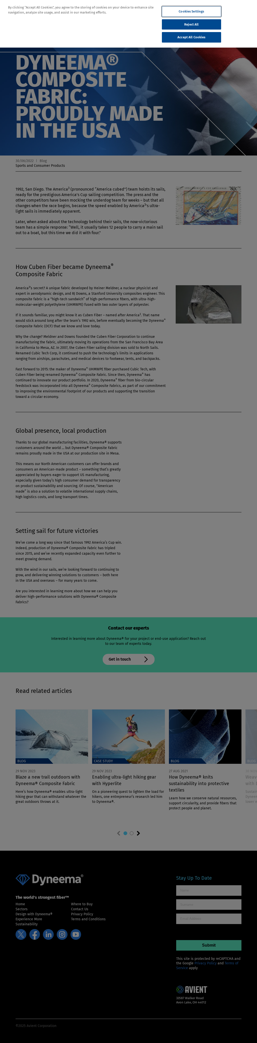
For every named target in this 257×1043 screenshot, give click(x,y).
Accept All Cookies (191, 37)
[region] (128, 24)
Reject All (191, 24)
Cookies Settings (191, 11)
